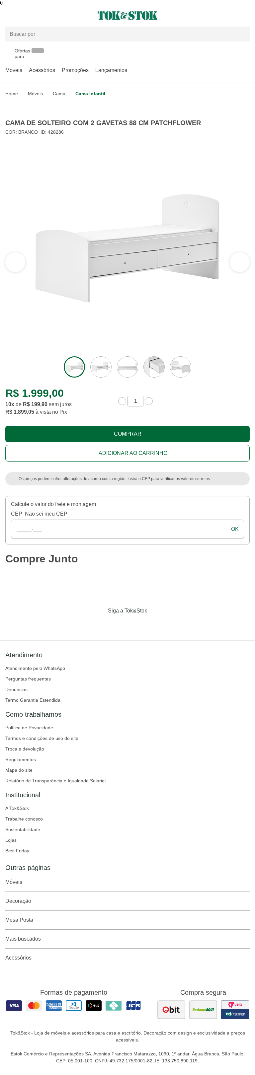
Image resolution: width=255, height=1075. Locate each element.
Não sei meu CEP (46, 514)
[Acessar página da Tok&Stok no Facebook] (99, 624)
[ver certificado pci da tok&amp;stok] (235, 1009)
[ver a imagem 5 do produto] (180, 367)
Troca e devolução (24, 749)
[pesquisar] (242, 34)
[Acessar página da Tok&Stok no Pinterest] (136, 624)
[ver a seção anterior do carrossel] (240, 262)
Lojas (11, 840)
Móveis (13, 70)
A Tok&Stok (17, 808)
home (11, 93)
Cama (59, 93)
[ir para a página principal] (127, 15)
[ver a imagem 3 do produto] (127, 367)
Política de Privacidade (29, 727)
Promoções (75, 70)
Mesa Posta (19, 920)
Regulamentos (20, 759)
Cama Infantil (90, 93)
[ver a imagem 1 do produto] (74, 367)
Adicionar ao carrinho (133, 453)
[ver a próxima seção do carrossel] (15, 262)
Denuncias (16, 689)
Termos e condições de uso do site (41, 738)
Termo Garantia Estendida (32, 700)
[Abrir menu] (42, 16)
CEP (16, 514)
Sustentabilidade (22, 829)
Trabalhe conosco (24, 819)
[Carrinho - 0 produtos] (246, 16)
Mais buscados (23, 939)
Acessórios (42, 70)
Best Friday (17, 850)
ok (235, 529)
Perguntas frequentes (28, 678)
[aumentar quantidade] (149, 401)
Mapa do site (19, 770)
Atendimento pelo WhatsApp (35, 668)
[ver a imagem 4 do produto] (154, 367)
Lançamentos (111, 70)
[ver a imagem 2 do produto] (101, 367)
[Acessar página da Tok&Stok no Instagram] (118, 624)
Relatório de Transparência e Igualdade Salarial (55, 780)
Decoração (18, 901)
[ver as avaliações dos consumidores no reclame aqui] (203, 1009)
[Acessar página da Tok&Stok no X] (155, 624)
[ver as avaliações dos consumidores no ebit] (171, 1009)
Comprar (127, 434)
